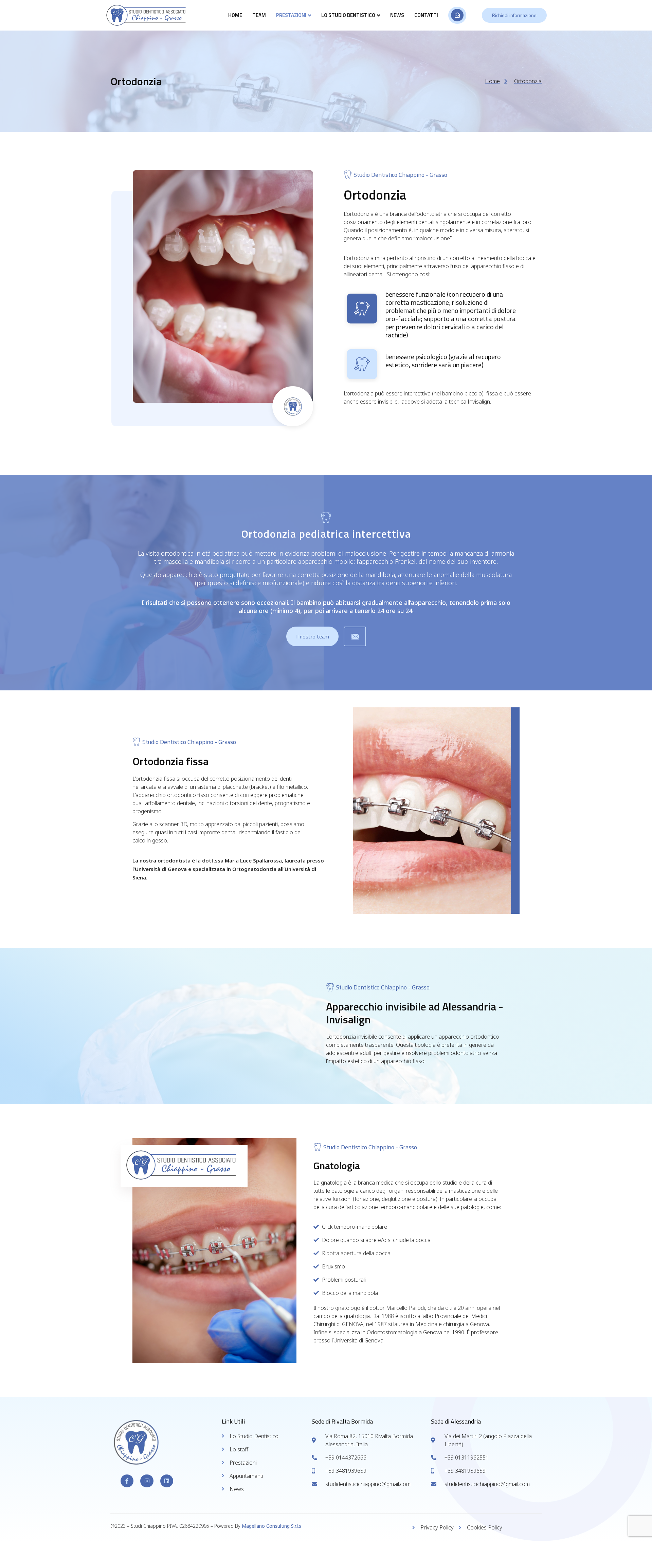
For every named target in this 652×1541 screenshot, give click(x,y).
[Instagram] (146, 1480)
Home (235, 15)
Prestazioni (291, 15)
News (397, 15)
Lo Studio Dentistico (348, 15)
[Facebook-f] (127, 1480)
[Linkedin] (166, 1480)
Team (259, 15)
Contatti (426, 15)
